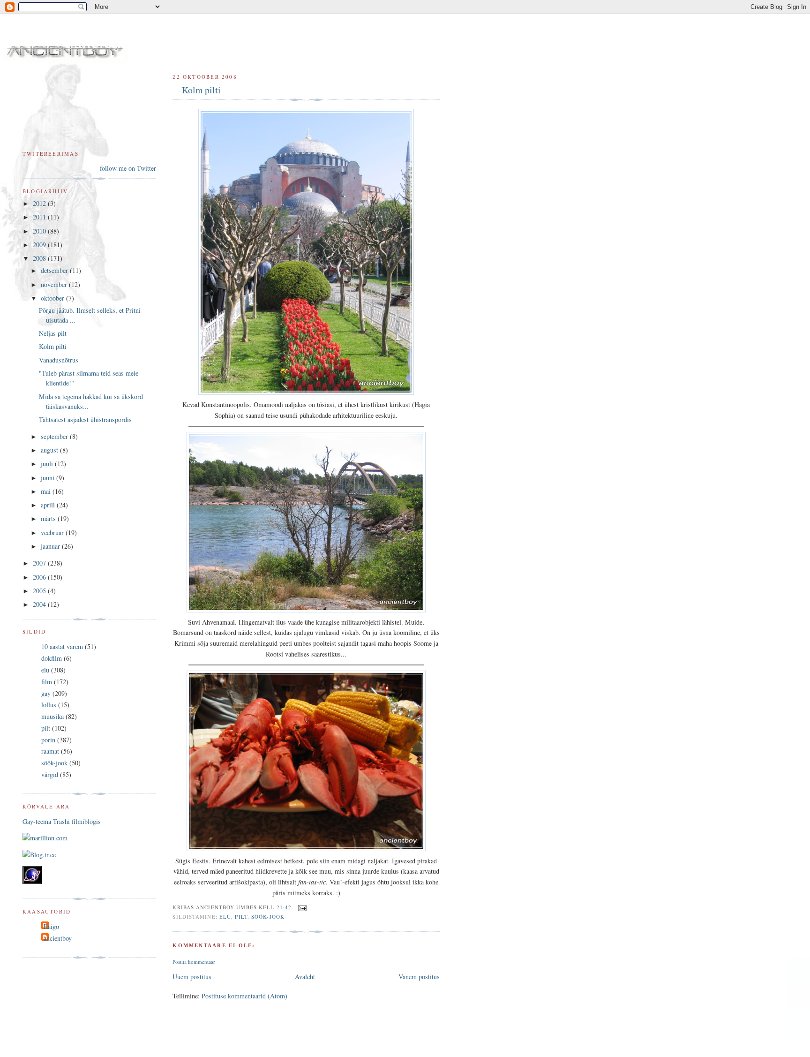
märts (49, 518)
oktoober (53, 298)
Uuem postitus (191, 976)
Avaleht (305, 976)
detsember (55, 270)
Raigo (51, 926)
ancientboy (58, 938)
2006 (40, 577)
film (46, 681)
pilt (241, 916)
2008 (40, 258)
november (55, 284)
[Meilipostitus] (300, 907)
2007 (40, 563)
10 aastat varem (62, 646)
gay (46, 693)
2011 (40, 216)
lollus (48, 704)
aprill (49, 504)
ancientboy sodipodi (146, 41)
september (55, 436)
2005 (40, 590)
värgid (49, 774)
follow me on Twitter (128, 168)
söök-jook (268, 916)
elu (225, 916)
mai (46, 491)
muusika (52, 716)
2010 (40, 230)
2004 (40, 604)
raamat (50, 751)
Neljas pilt (53, 333)
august (50, 449)
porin (48, 739)
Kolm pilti (201, 89)
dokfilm (51, 658)
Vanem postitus (419, 976)
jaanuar (51, 546)
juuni (48, 477)
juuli (48, 463)
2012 (40, 203)
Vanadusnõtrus (58, 359)
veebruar (53, 532)
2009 (40, 244)
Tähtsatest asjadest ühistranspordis (85, 419)
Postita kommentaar (193, 961)
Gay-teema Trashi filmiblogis (61, 821)
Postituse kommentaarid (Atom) (244, 995)
